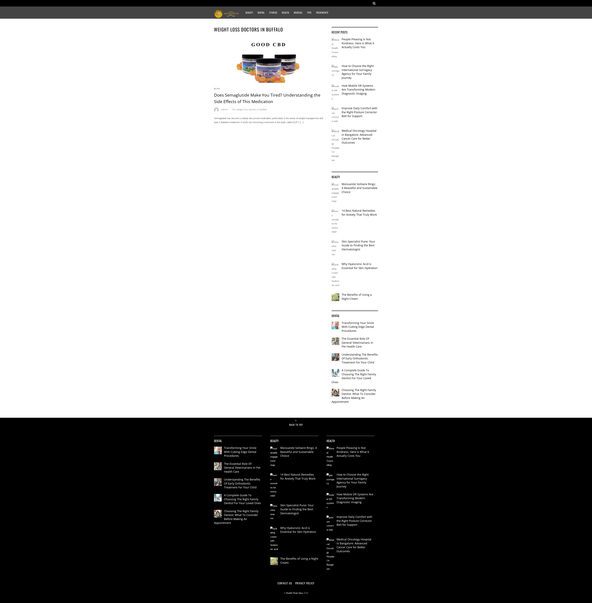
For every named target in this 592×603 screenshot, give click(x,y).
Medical (298, 12)
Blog (217, 88)
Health (285, 12)
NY (233, 109)
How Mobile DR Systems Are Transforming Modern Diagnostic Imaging (358, 89)
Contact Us (285, 583)
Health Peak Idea (294, 593)
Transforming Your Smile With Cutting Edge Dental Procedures (358, 327)
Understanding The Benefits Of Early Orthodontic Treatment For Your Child (360, 358)
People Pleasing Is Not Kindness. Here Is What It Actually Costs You (358, 43)
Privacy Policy (304, 583)
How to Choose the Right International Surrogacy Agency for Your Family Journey (358, 72)
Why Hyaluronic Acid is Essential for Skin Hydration (359, 266)
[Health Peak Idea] (227, 16)
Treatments (322, 12)
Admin (224, 109)
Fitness (273, 12)
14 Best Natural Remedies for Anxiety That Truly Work (359, 212)
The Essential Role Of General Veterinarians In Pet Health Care (357, 342)
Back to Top (296, 424)
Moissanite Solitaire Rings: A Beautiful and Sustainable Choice (359, 188)
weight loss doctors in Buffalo (251, 109)
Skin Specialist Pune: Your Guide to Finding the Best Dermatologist (358, 245)
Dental (261, 12)
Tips (309, 12)
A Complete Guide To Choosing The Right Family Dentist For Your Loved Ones (354, 376)
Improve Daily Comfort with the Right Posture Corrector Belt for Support (359, 112)
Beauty (249, 12)
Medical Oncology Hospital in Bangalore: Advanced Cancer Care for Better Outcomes (359, 136)
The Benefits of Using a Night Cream (357, 296)
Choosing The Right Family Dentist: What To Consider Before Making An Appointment (354, 396)
